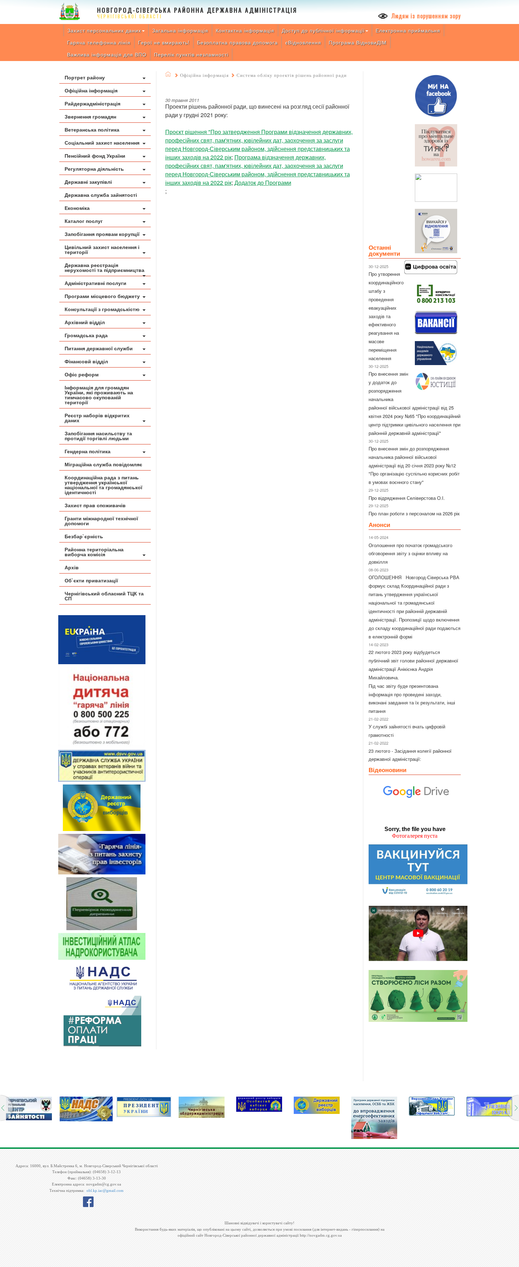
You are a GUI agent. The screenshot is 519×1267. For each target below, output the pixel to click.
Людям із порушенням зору (425, 16)
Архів (72, 567)
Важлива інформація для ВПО (107, 54)
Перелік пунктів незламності (191, 54)
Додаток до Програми (262, 182)
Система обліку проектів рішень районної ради (292, 75)
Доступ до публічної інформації (323, 30)
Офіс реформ (82, 374)
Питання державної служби (99, 348)
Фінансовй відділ (86, 361)
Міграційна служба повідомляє (103, 464)
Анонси (379, 524)
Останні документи (384, 250)
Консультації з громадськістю (102, 309)
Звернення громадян (90, 116)
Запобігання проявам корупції (102, 233)
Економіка (77, 207)
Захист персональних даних (104, 30)
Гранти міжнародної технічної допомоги (101, 521)
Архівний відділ (85, 322)
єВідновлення (303, 42)
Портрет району (85, 77)
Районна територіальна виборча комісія (94, 552)
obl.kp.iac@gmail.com (105, 1190)
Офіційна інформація (91, 90)
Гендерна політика (88, 451)
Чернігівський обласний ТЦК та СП (104, 596)
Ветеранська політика (92, 129)
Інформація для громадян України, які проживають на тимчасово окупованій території (99, 395)
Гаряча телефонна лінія (99, 42)
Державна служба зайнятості (101, 194)
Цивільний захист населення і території (102, 249)
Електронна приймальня (408, 30)
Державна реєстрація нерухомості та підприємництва (104, 267)
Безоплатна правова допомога (237, 42)
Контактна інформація (245, 30)
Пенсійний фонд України (95, 155)
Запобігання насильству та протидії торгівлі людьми (98, 436)
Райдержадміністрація (92, 103)
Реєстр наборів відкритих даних (97, 418)
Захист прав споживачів (95, 505)
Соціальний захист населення (102, 142)
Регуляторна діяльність (94, 168)
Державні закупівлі (88, 181)
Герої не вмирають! (164, 42)
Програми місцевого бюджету (102, 295)
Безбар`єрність (84, 536)
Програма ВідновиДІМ (358, 42)
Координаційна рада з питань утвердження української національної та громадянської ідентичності (103, 485)
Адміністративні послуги (95, 282)
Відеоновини (387, 769)
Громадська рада (86, 335)
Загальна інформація (180, 30)
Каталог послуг (84, 220)
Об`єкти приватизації (91, 580)
